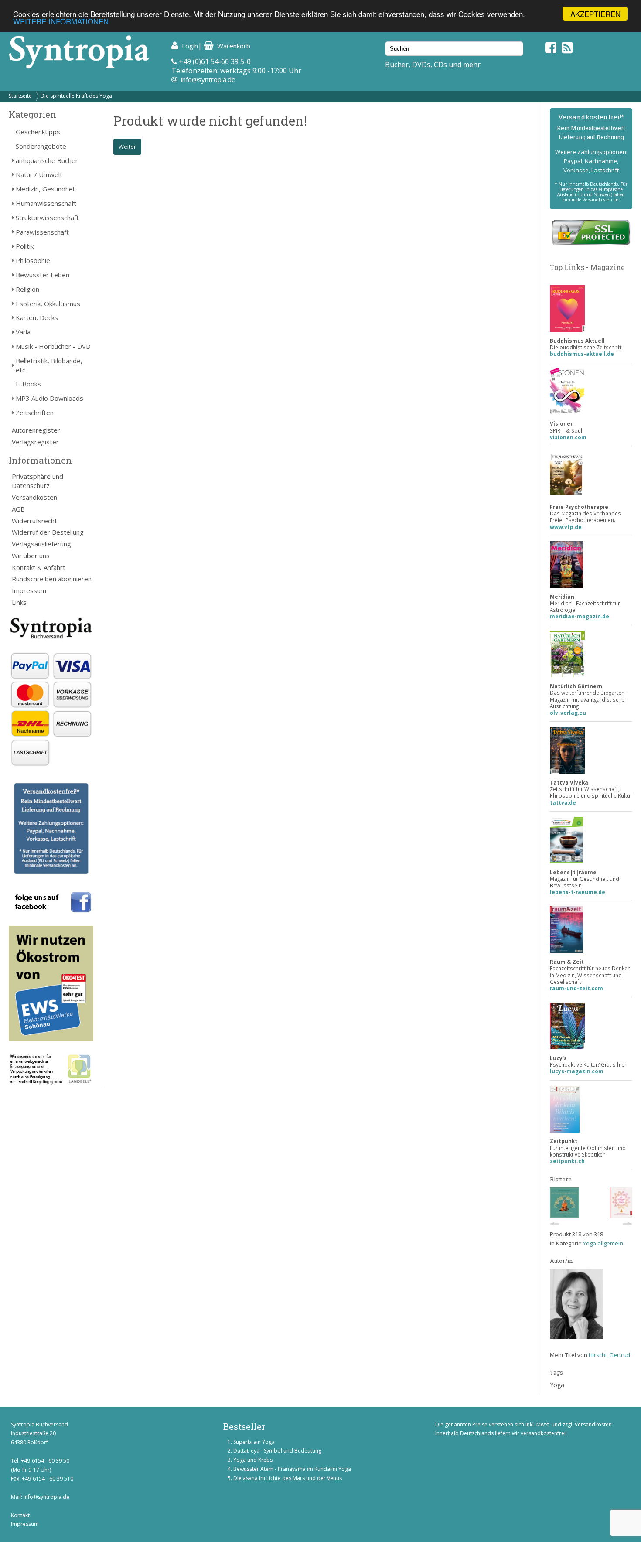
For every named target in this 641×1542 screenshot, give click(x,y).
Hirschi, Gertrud (609, 1355)
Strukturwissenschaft (47, 217)
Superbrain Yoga (254, 1442)
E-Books (28, 383)
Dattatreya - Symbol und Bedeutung (277, 1450)
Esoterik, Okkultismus (48, 303)
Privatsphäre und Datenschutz (37, 481)
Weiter (127, 146)
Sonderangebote (41, 146)
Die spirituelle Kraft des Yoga (76, 95)
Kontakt (20, 1515)
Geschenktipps (38, 131)
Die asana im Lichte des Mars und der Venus (287, 1478)
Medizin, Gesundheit (46, 188)
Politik (25, 246)
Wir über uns (31, 555)
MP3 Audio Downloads (49, 398)
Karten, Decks (37, 317)
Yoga (557, 1385)
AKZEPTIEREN (595, 13)
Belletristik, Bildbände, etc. (49, 365)
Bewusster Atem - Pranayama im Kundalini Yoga (292, 1469)
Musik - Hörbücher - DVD (53, 346)
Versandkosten (34, 497)
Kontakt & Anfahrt (38, 567)
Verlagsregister (35, 441)
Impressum (29, 590)
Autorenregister (36, 430)
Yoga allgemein (603, 1243)
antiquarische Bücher (47, 160)
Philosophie (33, 260)
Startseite (20, 95)
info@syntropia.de (208, 79)
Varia (23, 332)
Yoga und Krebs (253, 1460)
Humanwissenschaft (46, 203)
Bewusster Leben (42, 274)
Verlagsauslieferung (41, 543)
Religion (27, 289)
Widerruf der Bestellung (48, 532)
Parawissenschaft (42, 232)
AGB (18, 509)
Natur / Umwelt (39, 174)
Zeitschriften (35, 412)
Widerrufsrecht (34, 520)
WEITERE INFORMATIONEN (61, 21)
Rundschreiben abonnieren (52, 578)
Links (19, 602)
